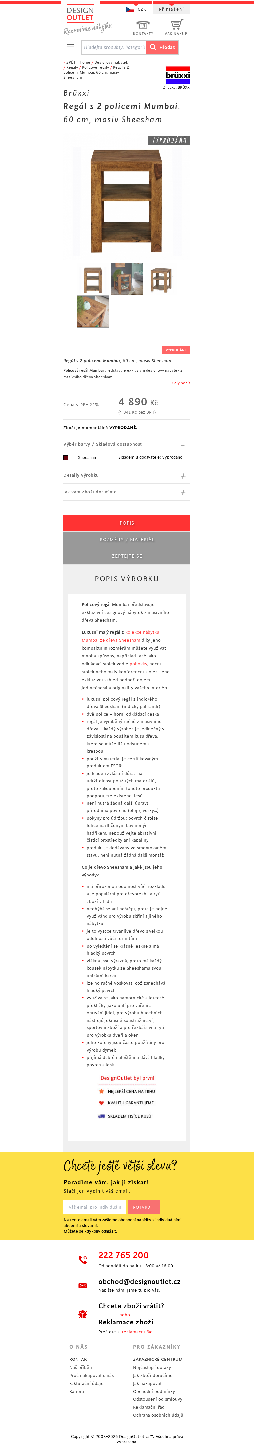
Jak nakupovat (147, 1383)
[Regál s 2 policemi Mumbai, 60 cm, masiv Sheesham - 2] (127, 279)
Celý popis (181, 383)
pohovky (138, 663)
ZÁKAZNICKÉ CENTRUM (158, 1359)
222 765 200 (123, 1256)
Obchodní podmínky (154, 1391)
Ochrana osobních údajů (158, 1415)
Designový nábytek (111, 62)
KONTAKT (79, 1359)
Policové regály (95, 67)
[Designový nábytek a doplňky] (94, 19)
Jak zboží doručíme (153, 1375)
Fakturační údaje (86, 1383)
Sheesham (87, 457)
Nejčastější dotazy (152, 1367)
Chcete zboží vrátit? (131, 1306)
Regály (72, 67)
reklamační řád (137, 1331)
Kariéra (76, 1391)
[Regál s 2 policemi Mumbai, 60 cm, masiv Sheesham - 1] (93, 279)
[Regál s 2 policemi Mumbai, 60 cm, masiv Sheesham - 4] (93, 311)
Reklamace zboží (125, 1322)
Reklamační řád (149, 1407)
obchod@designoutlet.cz (138, 1281)
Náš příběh (80, 1367)
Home (85, 62)
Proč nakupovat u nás (91, 1375)
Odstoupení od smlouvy (157, 1399)
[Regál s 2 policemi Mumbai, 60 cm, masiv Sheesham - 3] (161, 279)
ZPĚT (71, 62)
